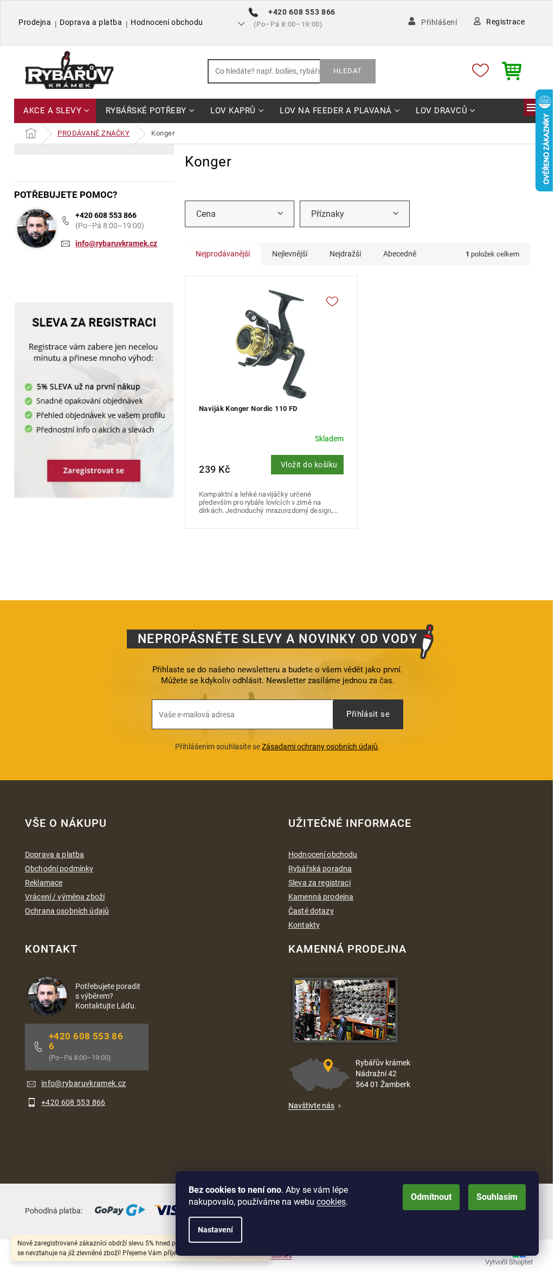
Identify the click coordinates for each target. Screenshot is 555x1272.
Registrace (505, 21)
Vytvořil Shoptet (509, 1262)
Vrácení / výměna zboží (65, 896)
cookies (331, 1202)
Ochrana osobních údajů (67, 911)
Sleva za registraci (319, 882)
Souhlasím (497, 1197)
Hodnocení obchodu (167, 22)
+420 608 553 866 (106, 215)
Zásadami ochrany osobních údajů (320, 746)
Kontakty (304, 925)
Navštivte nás (311, 1105)
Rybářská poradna (320, 868)
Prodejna (34, 22)
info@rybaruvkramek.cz (116, 243)
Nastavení (215, 1229)
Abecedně (399, 253)
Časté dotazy (311, 911)
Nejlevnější (289, 253)
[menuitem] (55, 111)
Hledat (347, 71)
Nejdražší (345, 253)
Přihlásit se (368, 714)
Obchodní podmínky (59, 868)
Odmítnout (431, 1197)
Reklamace (43, 882)
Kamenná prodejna (320, 896)
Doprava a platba (91, 22)
